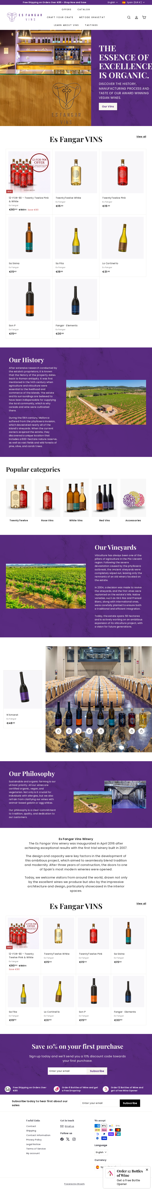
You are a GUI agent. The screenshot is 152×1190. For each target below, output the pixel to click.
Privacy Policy (34, 1139)
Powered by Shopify (74, 1183)
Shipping (31, 1130)
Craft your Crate (60, 17)
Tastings (91, 25)
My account (33, 1153)
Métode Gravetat (92, 17)
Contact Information (38, 1135)
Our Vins (108, 106)
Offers (67, 9)
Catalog (83, 9)
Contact (31, 1126)
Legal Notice (33, 1144)
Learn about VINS (66, 25)
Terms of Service (36, 1148)
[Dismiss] (147, 1169)
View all (141, 136)
